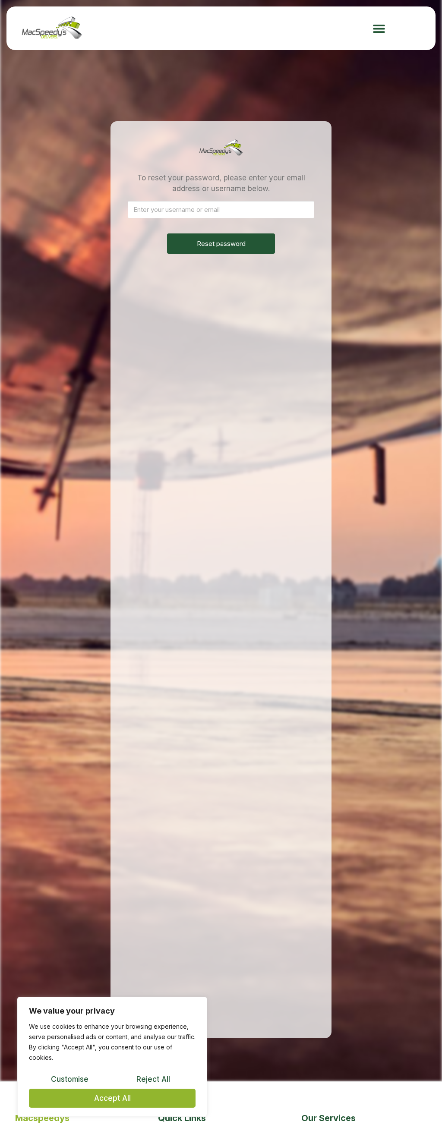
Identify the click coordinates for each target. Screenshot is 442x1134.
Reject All (153, 1079)
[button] (379, 28)
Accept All (112, 1098)
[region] (112, 1057)
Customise (69, 1079)
